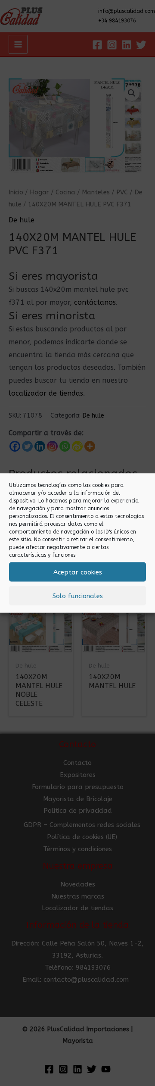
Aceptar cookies (77, 572)
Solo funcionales (78, 595)
